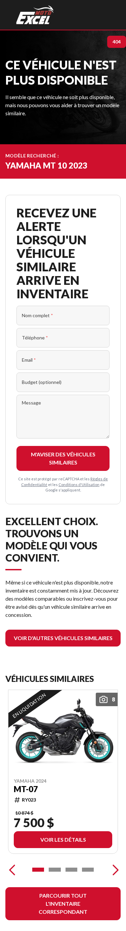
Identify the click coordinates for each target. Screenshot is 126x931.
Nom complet (37, 315)
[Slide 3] (71, 870)
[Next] (114, 869)
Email (29, 360)
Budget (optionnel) (41, 382)
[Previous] (12, 869)
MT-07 (26, 788)
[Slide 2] (54, 870)
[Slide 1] (38, 870)
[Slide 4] (88, 870)
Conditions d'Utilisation (78, 484)
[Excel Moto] (34, 14)
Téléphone (35, 337)
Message (31, 403)
